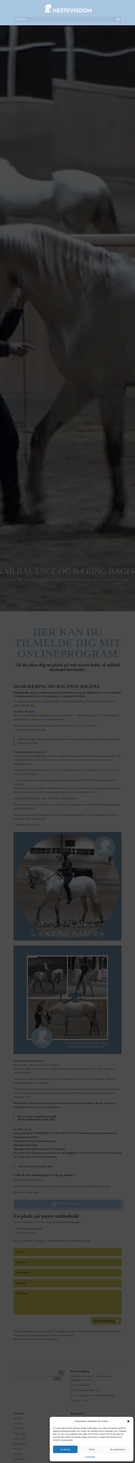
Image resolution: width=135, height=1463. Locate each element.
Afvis (91, 1449)
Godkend (65, 1449)
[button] (128, 1421)
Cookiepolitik (90, 1457)
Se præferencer (117, 1449)
